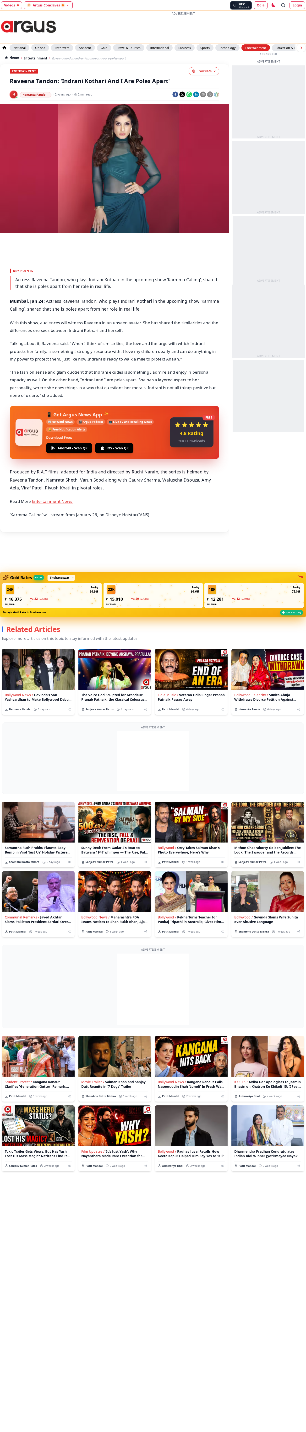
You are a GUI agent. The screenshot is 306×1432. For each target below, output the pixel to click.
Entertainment (255, 48)
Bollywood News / (19, 695)
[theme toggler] (273, 5)
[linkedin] (196, 94)
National (19, 48)
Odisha (40, 48)
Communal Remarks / (22, 917)
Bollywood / (167, 847)
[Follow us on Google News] (216, 94)
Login (297, 5)
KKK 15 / (241, 1082)
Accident (85, 48)
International (159, 48)
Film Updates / (92, 1151)
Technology (227, 48)
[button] (52, 595)
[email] (203, 94)
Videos (9, 5)
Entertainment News (52, 501)
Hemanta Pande (33, 95)
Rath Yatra (62, 48)
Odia (260, 5)
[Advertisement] (183, 27)
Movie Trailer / (92, 1082)
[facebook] (175, 94)
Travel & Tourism (129, 48)
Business (184, 48)
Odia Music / (168, 695)
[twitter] (182, 94)
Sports (205, 48)
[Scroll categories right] (301, 47)
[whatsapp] (189, 94)
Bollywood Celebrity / (251, 695)
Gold (104, 48)
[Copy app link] (210, 94)
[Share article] (69, 709)
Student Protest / (18, 1082)
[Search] (283, 5)
